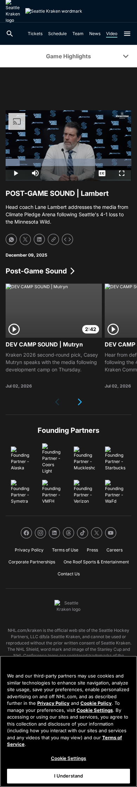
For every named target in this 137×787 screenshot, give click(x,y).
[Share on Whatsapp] (11, 239)
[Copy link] (53, 239)
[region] (68, 721)
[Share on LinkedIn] (39, 239)
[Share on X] (25, 239)
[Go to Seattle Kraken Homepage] (53, 11)
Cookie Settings (95, 710)
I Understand (68, 776)
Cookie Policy (96, 703)
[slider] (68, 162)
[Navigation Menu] (127, 33)
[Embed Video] (67, 239)
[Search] (10, 33)
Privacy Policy (53, 703)
